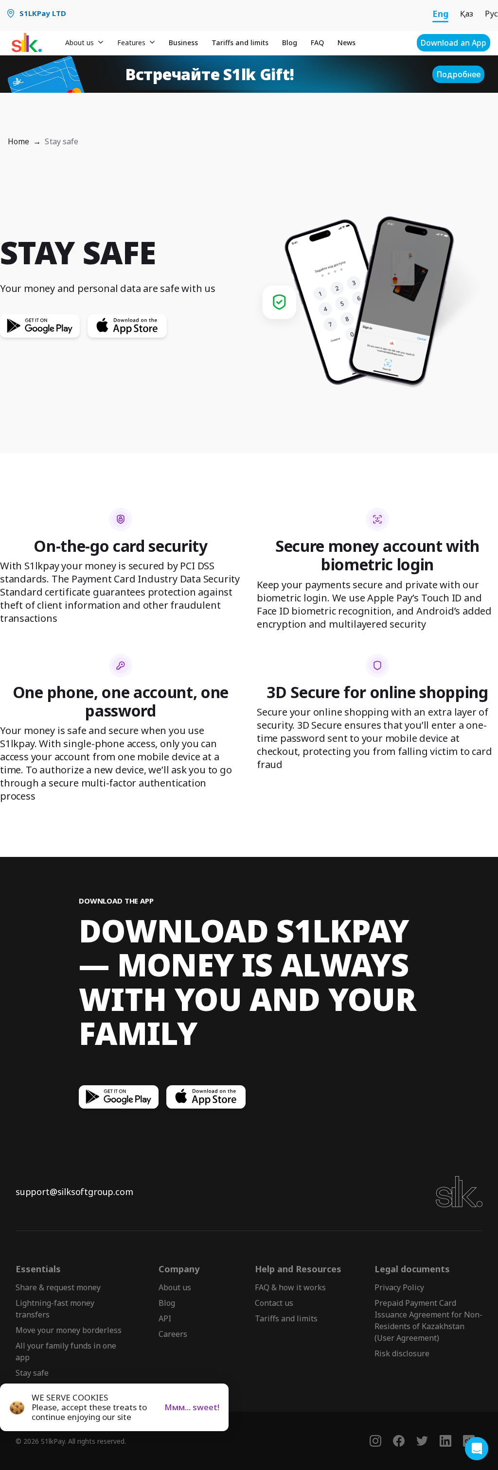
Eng (440, 13)
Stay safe (32, 1372)
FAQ (317, 42)
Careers (173, 1334)
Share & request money (58, 1287)
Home (18, 141)
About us (175, 1287)
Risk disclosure (401, 1353)
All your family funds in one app (66, 1351)
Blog (289, 42)
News (347, 42)
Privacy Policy (399, 1287)
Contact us (274, 1303)
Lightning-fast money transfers (55, 1309)
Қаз (466, 13)
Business (183, 42)
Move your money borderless (69, 1330)
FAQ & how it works (290, 1287)
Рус (491, 13)
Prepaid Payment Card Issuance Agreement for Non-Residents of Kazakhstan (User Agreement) (428, 1320)
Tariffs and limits (240, 42)
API (165, 1318)
